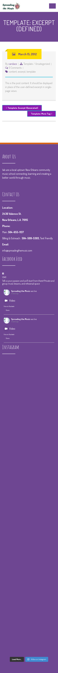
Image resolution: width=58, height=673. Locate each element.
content (13, 71)
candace (12, 63)
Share (8, 310)
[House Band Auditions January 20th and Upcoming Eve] (29, 450)
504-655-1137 (16, 232)
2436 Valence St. (12, 213)
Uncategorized (42, 63)
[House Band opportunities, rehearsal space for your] (29, 544)
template (31, 71)
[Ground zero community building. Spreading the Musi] (29, 386)
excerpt (22, 71)
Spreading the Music (20, 291)
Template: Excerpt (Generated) (23, 107)
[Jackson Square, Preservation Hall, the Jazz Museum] (29, 639)
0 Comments (15, 67)
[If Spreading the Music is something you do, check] (29, 418)
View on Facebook (9, 306)
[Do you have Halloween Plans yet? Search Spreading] (29, 513)
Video (12, 300)
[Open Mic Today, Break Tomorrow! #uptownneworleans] (29, 481)
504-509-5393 (30, 238)
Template (28, 63)
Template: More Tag (40, 113)
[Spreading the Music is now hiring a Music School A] (29, 576)
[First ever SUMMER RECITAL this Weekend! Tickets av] (29, 608)
